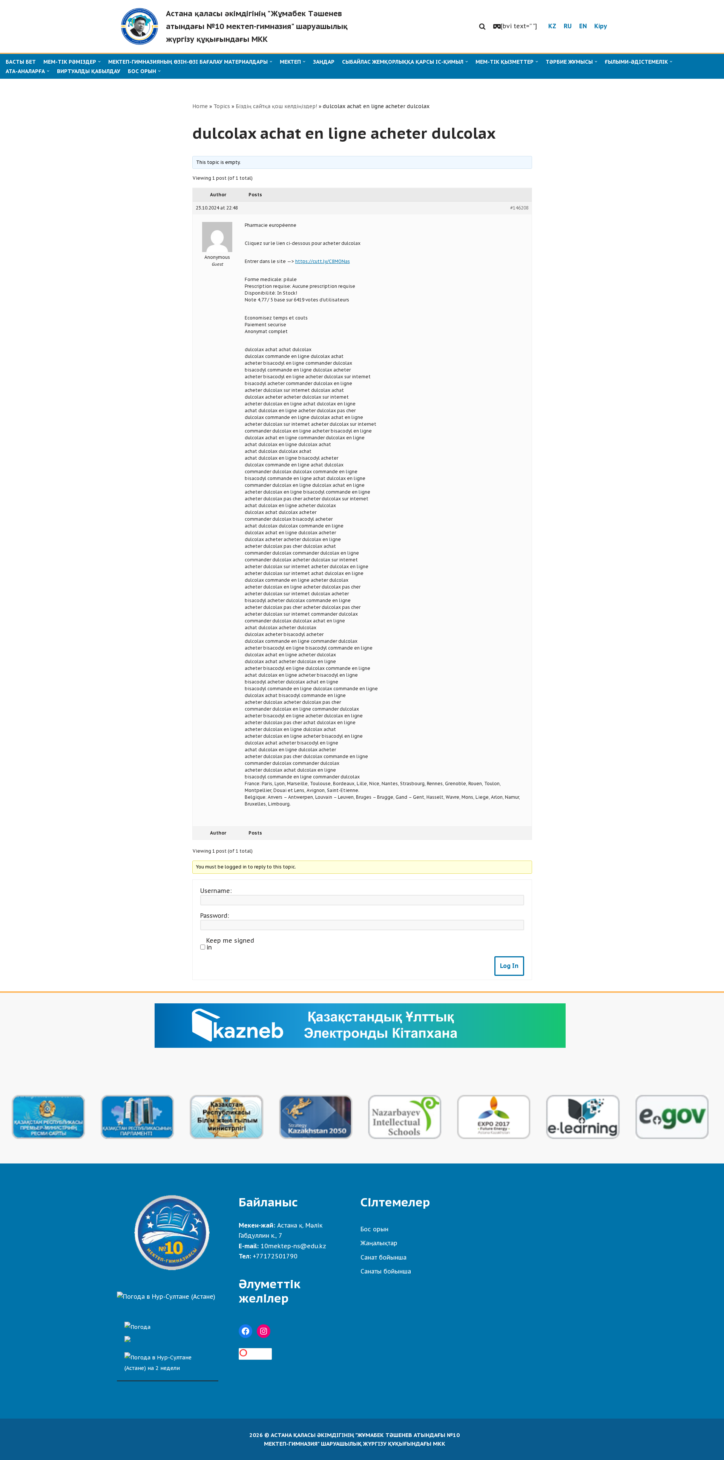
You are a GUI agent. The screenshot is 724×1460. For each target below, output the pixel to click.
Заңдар (323, 61)
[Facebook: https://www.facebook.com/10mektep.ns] (245, 1331)
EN (583, 26)
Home (200, 106)
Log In (509, 965)
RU (568, 26)
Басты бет (21, 61)
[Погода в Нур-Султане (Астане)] (166, 1296)
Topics (221, 106)
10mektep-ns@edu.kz (293, 1246)
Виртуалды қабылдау (88, 71)
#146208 (519, 208)
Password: (214, 915)
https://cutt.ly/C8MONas (322, 261)
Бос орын (374, 1229)
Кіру (600, 26)
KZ (552, 26)
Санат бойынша (383, 1257)
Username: (216, 890)
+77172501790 (275, 1256)
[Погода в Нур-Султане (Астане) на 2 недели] (167, 1360)
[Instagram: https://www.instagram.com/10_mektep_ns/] (263, 1331)
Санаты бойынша (385, 1271)
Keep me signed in (230, 944)
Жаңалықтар (378, 1243)
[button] (482, 26)
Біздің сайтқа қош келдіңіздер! (276, 106)
